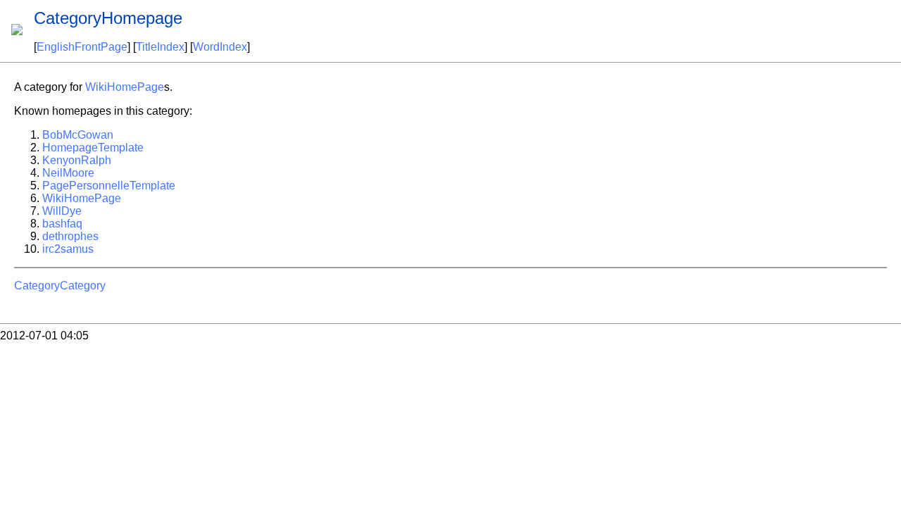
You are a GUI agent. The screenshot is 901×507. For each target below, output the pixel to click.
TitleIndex (160, 47)
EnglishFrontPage (82, 47)
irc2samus (68, 249)
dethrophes (70, 236)
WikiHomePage (124, 87)
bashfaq (62, 224)
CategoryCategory (60, 286)
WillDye (62, 211)
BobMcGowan (77, 135)
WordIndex (220, 47)
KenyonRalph (76, 160)
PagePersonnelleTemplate (108, 186)
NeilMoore (68, 173)
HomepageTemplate (93, 148)
